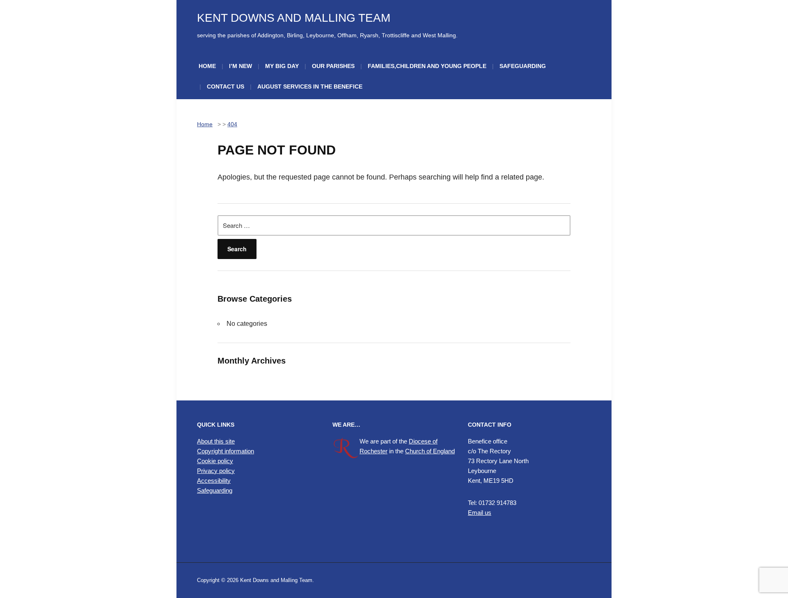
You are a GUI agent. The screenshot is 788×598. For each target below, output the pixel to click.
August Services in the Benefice (309, 86)
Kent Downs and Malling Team (293, 17)
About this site (216, 441)
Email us (479, 512)
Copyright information (225, 451)
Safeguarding (522, 66)
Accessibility (214, 480)
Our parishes (333, 66)
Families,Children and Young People (427, 66)
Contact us (225, 86)
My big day (282, 66)
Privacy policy (216, 470)
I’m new (240, 66)
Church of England (430, 451)
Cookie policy (215, 460)
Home (207, 66)
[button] (258, 527)
